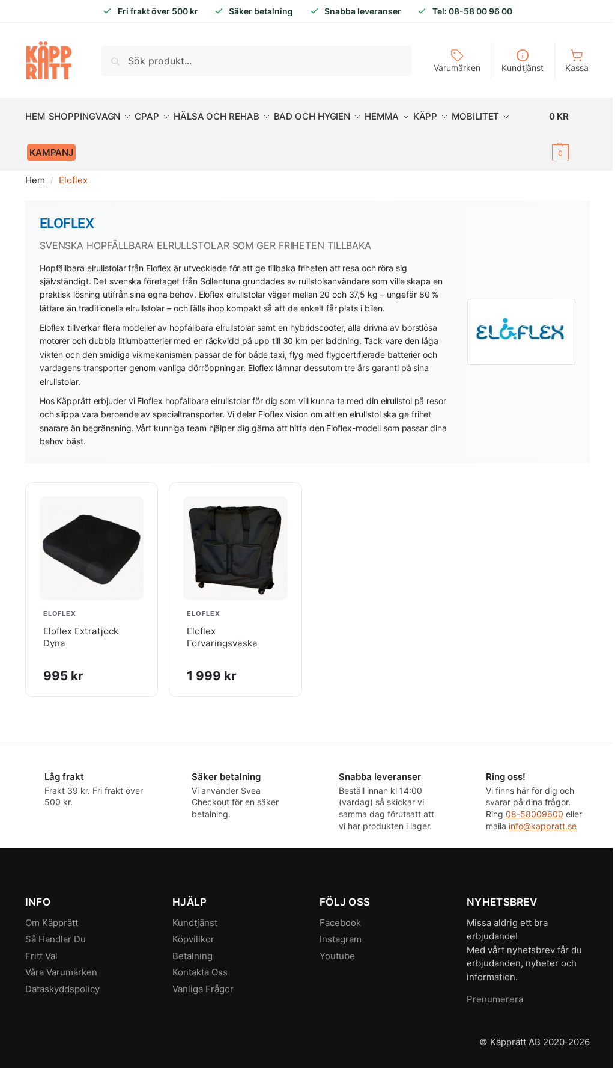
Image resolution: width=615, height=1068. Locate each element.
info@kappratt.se (543, 826)
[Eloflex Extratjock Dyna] (92, 548)
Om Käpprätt (51, 922)
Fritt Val (41, 956)
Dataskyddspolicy (62, 989)
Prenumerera (495, 999)
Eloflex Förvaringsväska (222, 637)
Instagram (341, 939)
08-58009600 (534, 814)
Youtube (337, 956)
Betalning (192, 956)
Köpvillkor (193, 939)
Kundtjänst (522, 68)
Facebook (340, 922)
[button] (569, 135)
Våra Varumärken (61, 972)
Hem (35, 180)
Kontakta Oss (200, 972)
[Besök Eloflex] (521, 332)
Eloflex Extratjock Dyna (80, 637)
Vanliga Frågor (203, 989)
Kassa (577, 68)
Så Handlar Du (55, 939)
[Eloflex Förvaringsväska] (235, 548)
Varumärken (457, 68)
